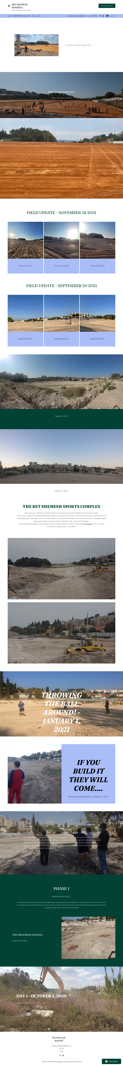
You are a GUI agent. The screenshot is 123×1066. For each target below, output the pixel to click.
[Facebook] (100, 16)
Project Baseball (32, 837)
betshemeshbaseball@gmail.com (77, 16)
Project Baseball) (87, 524)
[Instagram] (103, 16)
